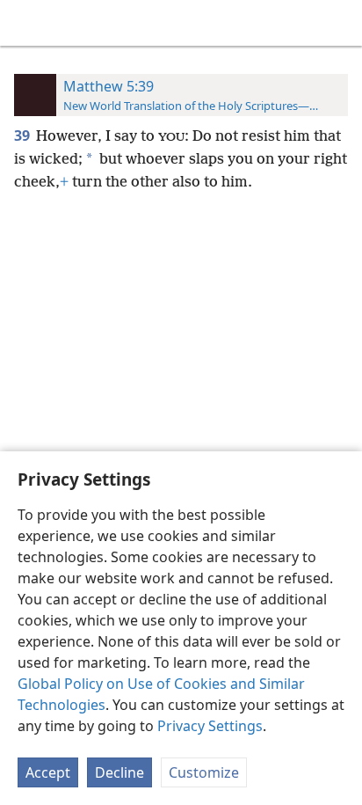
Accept (47, 772)
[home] (26, 23)
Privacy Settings (210, 725)
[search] (340, 23)
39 (23, 135)
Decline (119, 772)
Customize (204, 772)
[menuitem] (26, 23)
